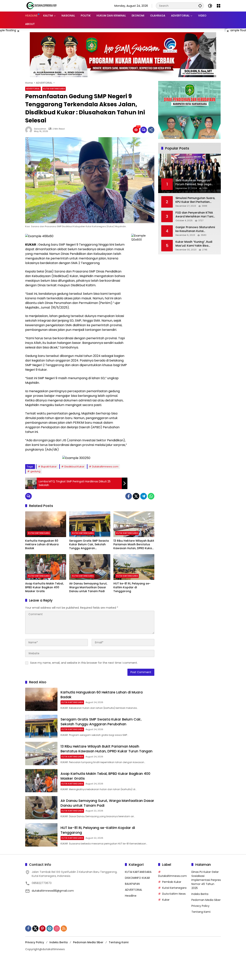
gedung (35, 471)
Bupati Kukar (49, 466)
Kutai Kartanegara (174, 888)
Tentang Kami (200, 912)
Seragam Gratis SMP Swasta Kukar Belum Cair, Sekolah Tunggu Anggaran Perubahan (89, 544)
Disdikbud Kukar (74, 466)
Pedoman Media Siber (206, 900)
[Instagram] (57, 928)
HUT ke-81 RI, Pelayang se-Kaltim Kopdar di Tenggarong (131, 587)
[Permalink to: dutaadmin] (29, 129)
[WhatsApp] (151, 496)
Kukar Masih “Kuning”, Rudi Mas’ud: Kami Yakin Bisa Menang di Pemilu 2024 (193, 244)
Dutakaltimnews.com (105, 466)
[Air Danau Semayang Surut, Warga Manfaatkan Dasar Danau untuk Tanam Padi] (89, 567)
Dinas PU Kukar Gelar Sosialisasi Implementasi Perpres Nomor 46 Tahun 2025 (206, 880)
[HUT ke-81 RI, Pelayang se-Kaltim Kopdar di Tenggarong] (133, 567)
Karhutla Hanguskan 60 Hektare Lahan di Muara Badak (42, 544)
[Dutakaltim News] (41, 5)
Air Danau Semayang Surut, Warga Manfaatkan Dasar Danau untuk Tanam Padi (88, 587)
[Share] (151, 130)
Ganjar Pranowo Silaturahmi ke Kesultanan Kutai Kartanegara (195, 229)
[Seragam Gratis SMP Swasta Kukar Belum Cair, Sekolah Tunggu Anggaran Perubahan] (89, 524)
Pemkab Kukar (171, 882)
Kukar (166, 900)
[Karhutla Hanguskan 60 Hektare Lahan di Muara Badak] (45, 524)
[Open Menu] (218, 5)
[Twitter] (136, 496)
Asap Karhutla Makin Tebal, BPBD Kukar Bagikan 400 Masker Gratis (44, 587)
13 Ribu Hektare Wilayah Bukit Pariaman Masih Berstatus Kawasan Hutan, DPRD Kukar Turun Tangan (133, 544)
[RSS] (64, 928)
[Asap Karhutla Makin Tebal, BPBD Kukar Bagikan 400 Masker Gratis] (45, 567)
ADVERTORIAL (33, 88)
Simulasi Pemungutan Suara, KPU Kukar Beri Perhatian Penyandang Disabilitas (195, 200)
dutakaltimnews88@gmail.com (53, 891)
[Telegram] (143, 496)
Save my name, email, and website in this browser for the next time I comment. (84, 663)
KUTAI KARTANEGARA (54, 88)
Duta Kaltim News (174, 894)
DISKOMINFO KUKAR (137, 878)
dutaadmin (40, 129)
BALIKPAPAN (132, 884)
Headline (130, 896)
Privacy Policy (200, 906)
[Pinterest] (42, 928)
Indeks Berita (199, 894)
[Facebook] (128, 496)
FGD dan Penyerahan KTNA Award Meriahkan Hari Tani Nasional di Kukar (194, 214)
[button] (200, 5)
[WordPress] (50, 928)
